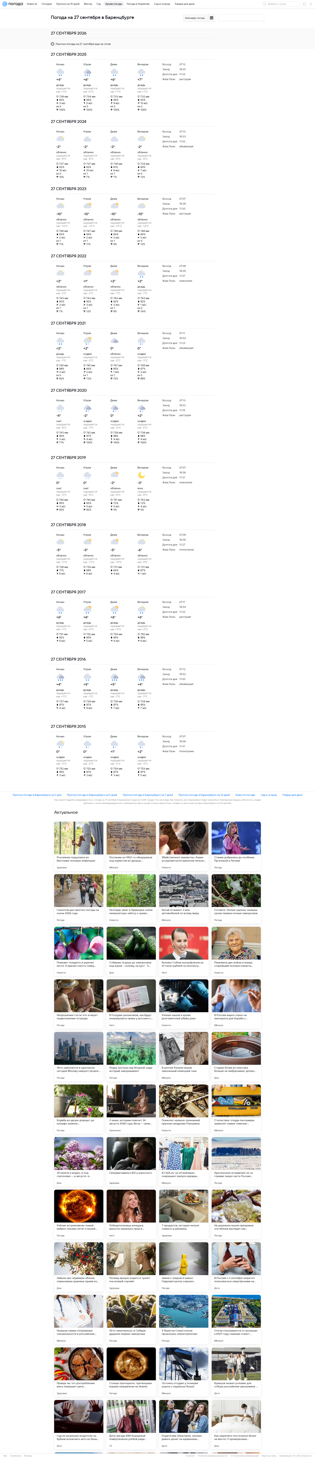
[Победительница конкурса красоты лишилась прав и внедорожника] (131, 1214)
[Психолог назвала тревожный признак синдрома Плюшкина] (183, 1109)
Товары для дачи (292, 794)
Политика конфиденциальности (213, 1456)
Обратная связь (269, 1456)
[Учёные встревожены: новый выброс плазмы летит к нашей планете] (78, 1214)
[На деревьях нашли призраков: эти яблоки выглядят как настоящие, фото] (236, 1214)
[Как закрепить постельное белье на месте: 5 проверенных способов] (236, 1424)
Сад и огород (269, 794)
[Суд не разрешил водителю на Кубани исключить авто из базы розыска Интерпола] (78, 1424)
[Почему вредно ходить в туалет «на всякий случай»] (131, 1267)
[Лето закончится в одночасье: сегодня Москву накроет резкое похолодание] (78, 1056)
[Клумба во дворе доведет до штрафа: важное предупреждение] (78, 1109)
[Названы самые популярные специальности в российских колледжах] (78, 1319)
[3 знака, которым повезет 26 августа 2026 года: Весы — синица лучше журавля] (131, 1109)
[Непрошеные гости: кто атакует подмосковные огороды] (78, 1004)
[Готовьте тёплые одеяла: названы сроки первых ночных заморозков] (236, 898)
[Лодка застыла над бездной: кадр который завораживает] (131, 1056)
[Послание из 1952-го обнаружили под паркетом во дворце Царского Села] (131, 846)
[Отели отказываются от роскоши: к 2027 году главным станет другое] (236, 1319)
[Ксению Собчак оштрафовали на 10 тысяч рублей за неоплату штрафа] (183, 951)
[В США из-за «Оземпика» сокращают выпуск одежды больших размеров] (183, 1161)
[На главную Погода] (15, 4)
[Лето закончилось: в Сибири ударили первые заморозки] (131, 1319)
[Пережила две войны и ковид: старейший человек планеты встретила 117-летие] (236, 951)
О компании (15, 1456)
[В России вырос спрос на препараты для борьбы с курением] (236, 1004)
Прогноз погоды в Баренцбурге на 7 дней (148, 794)
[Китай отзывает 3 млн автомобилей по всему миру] (183, 898)
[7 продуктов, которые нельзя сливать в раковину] (183, 1214)
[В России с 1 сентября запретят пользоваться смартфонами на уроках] (236, 1267)
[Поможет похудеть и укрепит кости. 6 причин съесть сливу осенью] (78, 951)
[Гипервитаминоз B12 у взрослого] (131, 1161)
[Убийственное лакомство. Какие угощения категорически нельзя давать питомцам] (183, 846)
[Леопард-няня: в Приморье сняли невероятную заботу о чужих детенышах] (131, 898)
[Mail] (5, 4)
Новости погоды (245, 794)
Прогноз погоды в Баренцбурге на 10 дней (204, 794)
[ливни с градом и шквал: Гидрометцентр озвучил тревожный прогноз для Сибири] (183, 1267)
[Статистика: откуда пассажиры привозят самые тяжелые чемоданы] (236, 1109)
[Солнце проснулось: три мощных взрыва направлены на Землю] (131, 1372)
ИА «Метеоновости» (302, 1456)
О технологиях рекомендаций (245, 1456)
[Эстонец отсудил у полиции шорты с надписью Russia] (183, 1372)
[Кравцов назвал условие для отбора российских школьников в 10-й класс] (236, 1372)
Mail (5, 1456)
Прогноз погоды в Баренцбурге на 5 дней (92, 794)
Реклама (28, 1456)
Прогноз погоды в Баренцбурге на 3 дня (37, 794)
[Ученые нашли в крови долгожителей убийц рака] (183, 1004)
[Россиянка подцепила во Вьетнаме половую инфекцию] (78, 846)
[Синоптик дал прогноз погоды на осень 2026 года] (78, 898)
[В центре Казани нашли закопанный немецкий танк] (183, 1056)
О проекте (190, 1456)
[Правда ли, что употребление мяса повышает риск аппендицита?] (78, 1372)
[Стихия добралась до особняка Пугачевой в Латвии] (236, 846)
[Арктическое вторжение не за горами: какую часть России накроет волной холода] (236, 1161)
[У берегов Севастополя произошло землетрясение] (183, 1319)
